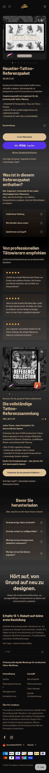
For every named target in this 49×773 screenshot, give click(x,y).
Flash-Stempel (33, 688)
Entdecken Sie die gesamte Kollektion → (24, 472)
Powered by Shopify (26, 765)
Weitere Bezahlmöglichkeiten (24, 152)
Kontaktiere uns (9, 696)
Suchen (6, 679)
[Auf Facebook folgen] (4, 737)
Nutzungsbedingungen (12, 685)
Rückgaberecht (9, 691)
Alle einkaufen (33, 679)
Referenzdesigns (34, 684)
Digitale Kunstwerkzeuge (34, 694)
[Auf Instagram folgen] (11, 737)
